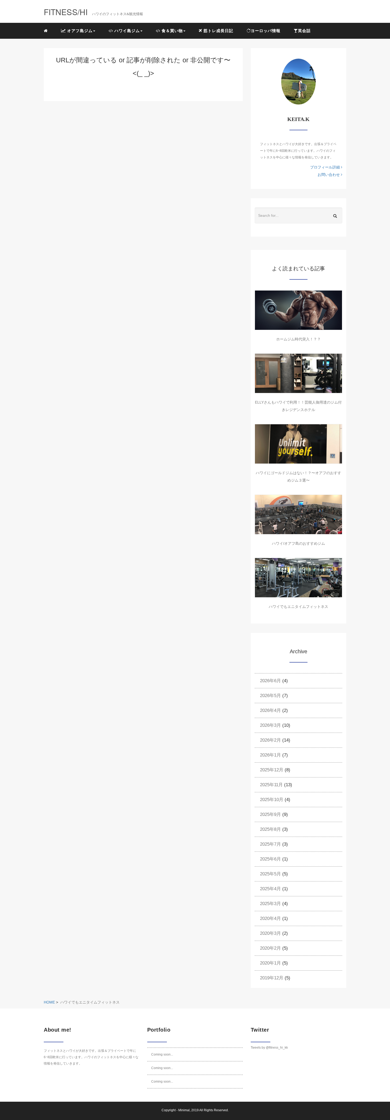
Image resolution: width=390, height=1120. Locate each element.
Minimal (184, 1110)
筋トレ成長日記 (217, 30)
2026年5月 (270, 695)
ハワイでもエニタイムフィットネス (298, 606)
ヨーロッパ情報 (265, 30)
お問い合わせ (329, 174)
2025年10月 (271, 799)
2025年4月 (270, 888)
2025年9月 (270, 814)
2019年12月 (271, 977)
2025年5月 (270, 873)
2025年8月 (270, 829)
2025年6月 (270, 859)
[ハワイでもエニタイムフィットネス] (298, 578)
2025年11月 (271, 784)
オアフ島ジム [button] (79, 30)
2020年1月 (270, 963)
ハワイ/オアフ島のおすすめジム (298, 543)
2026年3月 (270, 725)
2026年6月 (270, 680)
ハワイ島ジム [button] (126, 30)
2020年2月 (270, 948)
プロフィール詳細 (325, 167)
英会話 (304, 30)
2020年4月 (270, 918)
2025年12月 (271, 769)
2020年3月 (270, 933)
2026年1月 (270, 755)
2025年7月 (270, 844)
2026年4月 (270, 710)
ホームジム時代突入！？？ (298, 339)
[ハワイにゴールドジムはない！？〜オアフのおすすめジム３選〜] (298, 444)
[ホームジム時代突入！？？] (298, 310)
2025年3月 (270, 903)
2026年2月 (270, 740)
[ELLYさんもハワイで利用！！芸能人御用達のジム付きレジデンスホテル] (298, 373)
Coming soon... (162, 1054)
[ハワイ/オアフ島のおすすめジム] (298, 514)
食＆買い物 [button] (171, 30)
